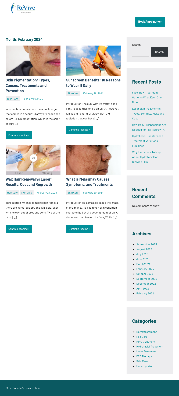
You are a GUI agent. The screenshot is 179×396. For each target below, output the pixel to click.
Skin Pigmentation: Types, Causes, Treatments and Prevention (28, 85)
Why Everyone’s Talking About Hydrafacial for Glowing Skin (146, 156)
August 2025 (144, 249)
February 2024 (145, 268)
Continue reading (18, 135)
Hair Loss (49, 21)
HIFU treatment (145, 341)
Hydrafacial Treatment (149, 346)
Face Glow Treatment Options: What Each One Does (147, 97)
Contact (123, 21)
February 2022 (145, 293)
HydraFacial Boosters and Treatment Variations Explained (147, 140)
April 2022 (142, 288)
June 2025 (142, 259)
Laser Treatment (146, 351)
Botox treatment (146, 331)
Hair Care (12, 192)
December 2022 (146, 283)
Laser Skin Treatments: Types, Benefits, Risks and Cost (148, 113)
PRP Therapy (144, 356)
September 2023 (146, 278)
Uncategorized (145, 366)
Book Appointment (150, 21)
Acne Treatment (71, 21)
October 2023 (144, 273)
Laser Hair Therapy (100, 21)
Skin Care (12, 98)
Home (34, 21)
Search (136, 44)
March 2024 (143, 264)
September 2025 (146, 244)
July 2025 (142, 254)
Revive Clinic (30, 8)
